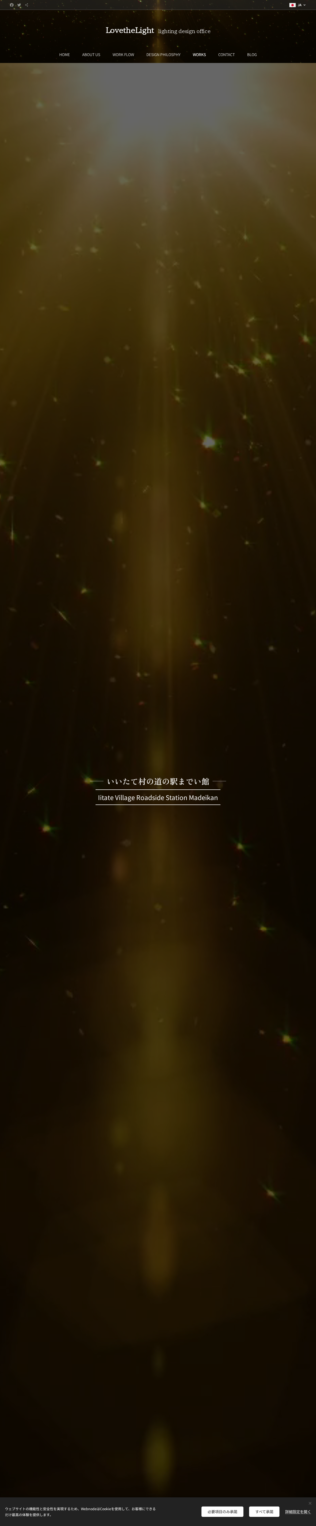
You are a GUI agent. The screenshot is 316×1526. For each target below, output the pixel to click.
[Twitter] (19, 5)
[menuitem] (67, 54)
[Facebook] (12, 5)
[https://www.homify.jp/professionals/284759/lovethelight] (26, 5)
